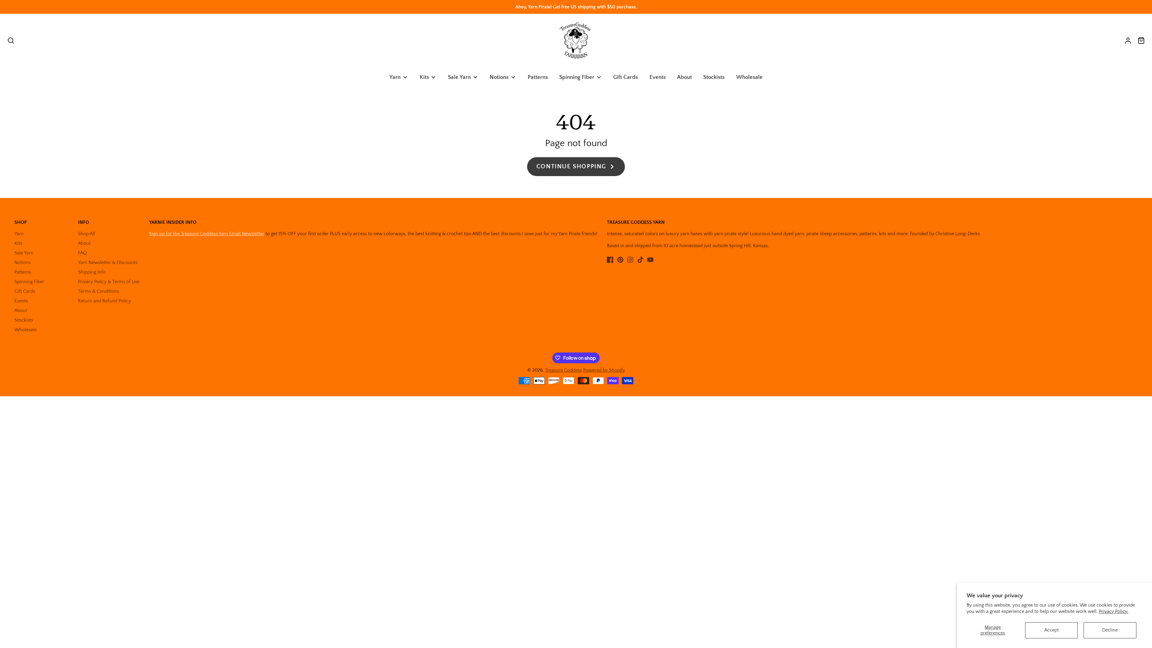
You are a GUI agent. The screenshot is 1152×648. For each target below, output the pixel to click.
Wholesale (749, 77)
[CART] (1141, 40)
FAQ (82, 253)
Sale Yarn (459, 77)
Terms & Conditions (98, 291)
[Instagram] (630, 259)
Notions (499, 77)
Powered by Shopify (604, 370)
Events (658, 77)
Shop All (86, 233)
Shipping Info (92, 272)
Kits (424, 77)
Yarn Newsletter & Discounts (107, 262)
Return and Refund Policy (104, 301)
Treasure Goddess (563, 370)
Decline (1110, 630)
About (684, 77)
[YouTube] (650, 259)
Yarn (394, 77)
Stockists (713, 77)
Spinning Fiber (576, 77)
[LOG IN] (1128, 40)
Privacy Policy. (1113, 611)
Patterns (538, 77)
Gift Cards (625, 77)
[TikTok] (640, 259)
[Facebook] (610, 259)
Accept (1051, 630)
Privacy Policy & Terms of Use (109, 281)
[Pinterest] (620, 259)
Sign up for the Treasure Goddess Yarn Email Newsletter (206, 233)
